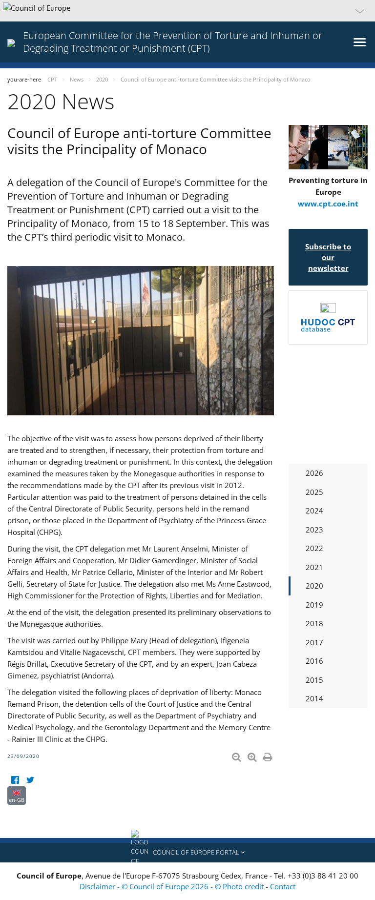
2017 (314, 642)
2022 (314, 548)
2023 (314, 529)
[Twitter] (30, 780)
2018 (314, 623)
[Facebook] (14, 780)
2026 (314, 473)
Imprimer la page (268, 755)
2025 (314, 492)
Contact (282, 886)
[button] (187, 10)
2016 (314, 661)
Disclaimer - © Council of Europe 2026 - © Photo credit (173, 886)
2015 (314, 680)
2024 (314, 510)
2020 (314, 586)
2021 (314, 567)
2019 (314, 605)
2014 (314, 698)
